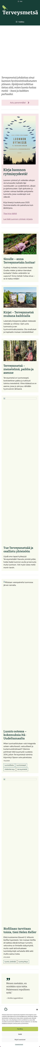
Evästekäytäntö (19, 1044)
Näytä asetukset (20, 1039)
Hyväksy (20, 1029)
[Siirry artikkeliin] (20, 676)
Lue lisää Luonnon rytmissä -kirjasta (18, 219)
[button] (37, 1010)
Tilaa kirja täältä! (10, 213)
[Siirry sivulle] (20, 257)
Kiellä (20, 1034)
